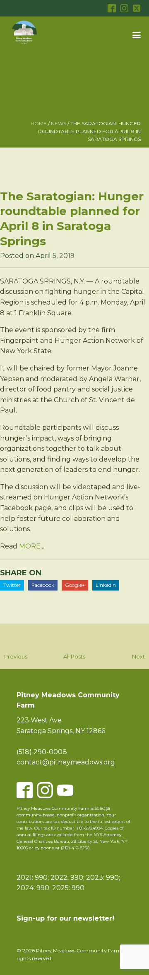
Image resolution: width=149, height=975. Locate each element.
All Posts (74, 656)
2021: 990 (32, 877)
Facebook (42, 585)
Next (138, 656)
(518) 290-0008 (42, 752)
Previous (15, 656)
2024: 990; (33, 888)
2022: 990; (68, 877)
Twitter (12, 585)
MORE (30, 546)
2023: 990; (103, 877)
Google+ (75, 585)
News (58, 123)
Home (39, 123)
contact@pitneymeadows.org (66, 762)
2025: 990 (68, 888)
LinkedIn (106, 585)
